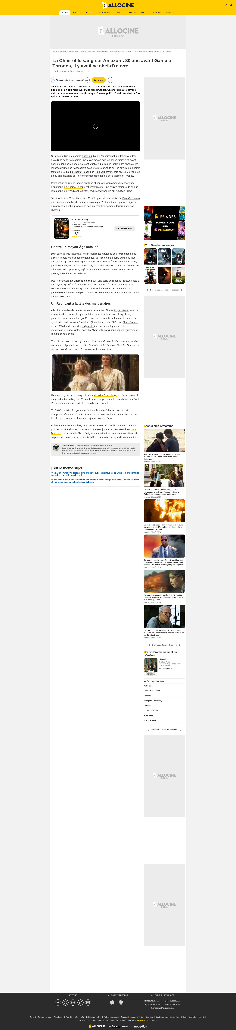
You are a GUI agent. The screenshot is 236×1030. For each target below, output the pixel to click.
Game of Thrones (123, 175)
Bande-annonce (165, 668)
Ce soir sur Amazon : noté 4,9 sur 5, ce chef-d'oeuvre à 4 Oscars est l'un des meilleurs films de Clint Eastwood (164, 632)
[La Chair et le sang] (61, 228)
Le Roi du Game (151, 711)
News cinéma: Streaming (100, 51)
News (65, 13)
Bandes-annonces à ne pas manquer (164, 290)
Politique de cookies (93, 1017)
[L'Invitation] (150, 667)
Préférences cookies (111, 1017)
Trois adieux (149, 715)
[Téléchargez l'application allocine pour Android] (122, 1002)
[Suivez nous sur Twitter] (65, 1002)
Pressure (147, 696)
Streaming (104, 13)
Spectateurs (77, 230)
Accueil (54, 51)
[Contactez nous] (88, 1002)
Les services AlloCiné (178, 1017)
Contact (33, 1017)
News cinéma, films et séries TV (69, 51)
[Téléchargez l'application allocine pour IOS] (114, 1002)
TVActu (119, 13)
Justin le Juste (150, 720)
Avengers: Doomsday (153, 701)
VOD (143, 13)
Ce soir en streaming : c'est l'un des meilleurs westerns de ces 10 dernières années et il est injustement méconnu (163, 527)
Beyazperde (149, 1004)
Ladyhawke (88, 326)
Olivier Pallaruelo (68, 445)
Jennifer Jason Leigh (94, 227)
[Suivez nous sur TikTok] (80, 1002)
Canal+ (170, 13)
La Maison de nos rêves (154, 681)
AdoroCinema (171, 1004)
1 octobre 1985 (82, 222)
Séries (89, 13)
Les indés (156, 13)
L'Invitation (163, 659)
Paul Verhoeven (103, 172)
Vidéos (132, 13)
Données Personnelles (129, 1017)
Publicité (69, 1017)
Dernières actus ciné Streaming (164, 645)
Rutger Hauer (80, 227)
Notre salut (148, 686)
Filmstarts (148, 1001)
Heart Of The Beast (152, 691)
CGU (76, 1017)
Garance (147, 706)
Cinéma (77, 13)
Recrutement (58, 1017)
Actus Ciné (86, 51)
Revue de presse (147, 1017)
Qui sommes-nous (44, 1017)
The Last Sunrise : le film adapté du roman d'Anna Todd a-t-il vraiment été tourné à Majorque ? (162, 457)
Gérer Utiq (192, 1017)
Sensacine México (159, 1008)
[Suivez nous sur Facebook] (58, 1002)
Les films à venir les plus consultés (164, 729)
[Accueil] (118, 5)
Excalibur (87, 156)
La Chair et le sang (80, 172)
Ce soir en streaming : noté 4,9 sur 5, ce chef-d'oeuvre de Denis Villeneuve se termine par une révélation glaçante (164, 597)
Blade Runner (130, 322)
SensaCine (170, 1001)
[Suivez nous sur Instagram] (73, 1002)
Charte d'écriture (162, 1017)
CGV (82, 1017)
